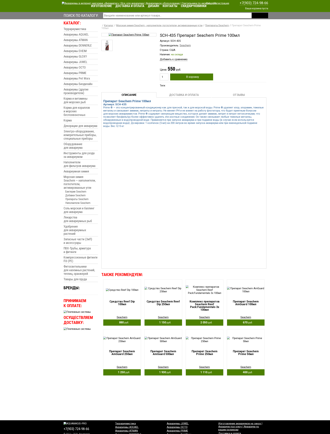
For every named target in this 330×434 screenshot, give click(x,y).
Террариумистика (75, 29)
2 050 (205, 322)
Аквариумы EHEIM (75, 51)
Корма (68, 120)
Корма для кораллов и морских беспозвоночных (77, 111)
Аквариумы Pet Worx (77, 78)
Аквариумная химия (76, 171)
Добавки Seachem (75, 195)
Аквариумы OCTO (75, 67)
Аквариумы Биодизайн (78, 84)
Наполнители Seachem (77, 203)
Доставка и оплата (129, 6)
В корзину (192, 76)
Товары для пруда (75, 279)
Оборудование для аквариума (73, 145)
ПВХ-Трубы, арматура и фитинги (77, 250)
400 (247, 372)
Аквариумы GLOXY (75, 56)
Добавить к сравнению (174, 59)
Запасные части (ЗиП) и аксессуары (78, 241)
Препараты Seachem (77, 199)
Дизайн (153, 6)
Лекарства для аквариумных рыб (78, 219)
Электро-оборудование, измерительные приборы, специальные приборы (80, 134)
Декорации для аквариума (80, 126)
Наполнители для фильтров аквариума (79, 164)
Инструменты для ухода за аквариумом (79, 155)
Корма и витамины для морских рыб (75, 100)
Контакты (170, 6)
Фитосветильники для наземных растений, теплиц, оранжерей (79, 270)
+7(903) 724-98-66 (254, 3)
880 (123, 322)
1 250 (123, 372)
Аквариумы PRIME (75, 73)
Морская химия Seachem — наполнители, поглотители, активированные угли (80, 182)
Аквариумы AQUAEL (76, 34)
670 (247, 322)
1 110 (205, 372)
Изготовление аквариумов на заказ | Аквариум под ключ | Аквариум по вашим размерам (240, 426)
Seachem (185, 45)
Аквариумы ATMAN (76, 40)
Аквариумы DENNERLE (78, 45)
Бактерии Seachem (75, 191)
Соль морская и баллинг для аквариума (79, 210)
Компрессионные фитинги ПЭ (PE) (80, 259)
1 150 (164, 322)
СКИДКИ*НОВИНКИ (193, 6)
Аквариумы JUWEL (75, 62)
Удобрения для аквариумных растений (75, 230)
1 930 (164, 372)
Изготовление (101, 6)
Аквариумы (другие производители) (76, 91)
